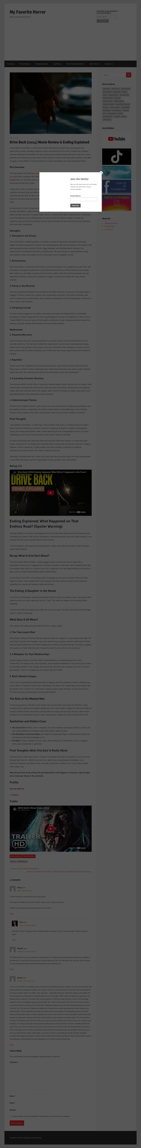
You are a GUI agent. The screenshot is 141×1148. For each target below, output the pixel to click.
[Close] (101, 172)
